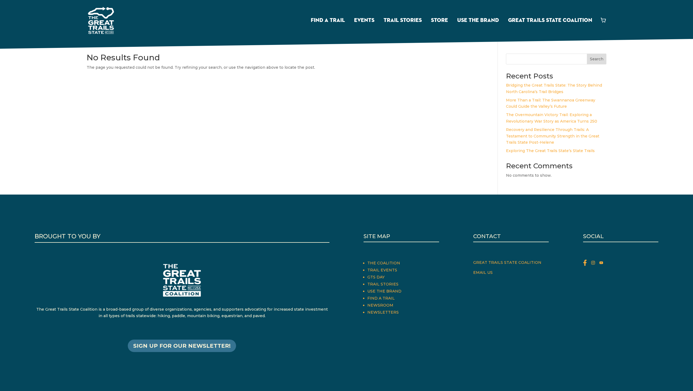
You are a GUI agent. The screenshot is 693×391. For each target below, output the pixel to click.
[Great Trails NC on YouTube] (602, 264)
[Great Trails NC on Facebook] (587, 264)
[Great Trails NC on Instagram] (595, 264)
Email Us (483, 272)
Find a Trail (328, 20)
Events (364, 20)
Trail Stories (403, 20)
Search (596, 59)
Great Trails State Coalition (550, 20)
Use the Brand (478, 20)
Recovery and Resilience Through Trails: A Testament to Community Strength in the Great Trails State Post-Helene (552, 136)
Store (439, 20)
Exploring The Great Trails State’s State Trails (550, 150)
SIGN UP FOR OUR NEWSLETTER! (182, 346)
